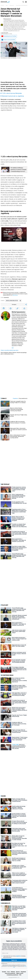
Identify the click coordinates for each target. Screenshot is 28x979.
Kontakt (4, 971)
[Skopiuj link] (17, 308)
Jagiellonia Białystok (12, 300)
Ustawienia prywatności (12, 975)
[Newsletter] (4, 308)
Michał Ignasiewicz (15, 24)
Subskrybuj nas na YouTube (10, 36)
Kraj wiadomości (23, 398)
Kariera (18, 971)
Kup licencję (15, 295)
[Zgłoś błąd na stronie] (24, 308)
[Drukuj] (11, 308)
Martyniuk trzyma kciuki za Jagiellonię (13, 96)
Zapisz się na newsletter (9, 39)
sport (7, 5)
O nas (8, 971)
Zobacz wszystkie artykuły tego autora (9, 350)
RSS (20, 975)
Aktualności (12, 5)
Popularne (15, 398)
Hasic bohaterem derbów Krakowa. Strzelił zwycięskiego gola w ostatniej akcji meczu (14, 353)
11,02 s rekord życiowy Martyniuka (12, 93)
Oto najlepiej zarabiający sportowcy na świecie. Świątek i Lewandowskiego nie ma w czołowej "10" (18, 169)
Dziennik (2, 5)
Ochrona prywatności (10, 973)
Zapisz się (14, 960)
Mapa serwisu (19, 973)
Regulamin (23, 971)
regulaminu (18, 956)
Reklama (13, 971)
